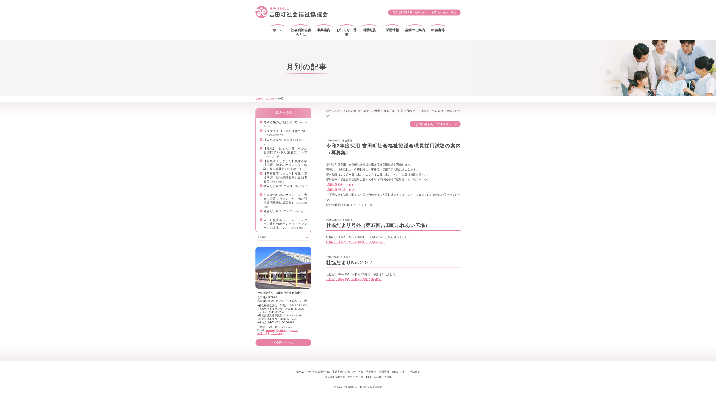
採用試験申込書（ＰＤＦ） (343, 189)
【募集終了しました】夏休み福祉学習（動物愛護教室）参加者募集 (285, 177)
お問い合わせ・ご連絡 (444, 12)
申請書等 (438, 30)
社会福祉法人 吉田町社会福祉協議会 (291, 12)
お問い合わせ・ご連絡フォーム (437, 124)
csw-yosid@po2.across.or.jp (281, 330)
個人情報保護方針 (402, 12)
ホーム (278, 30)
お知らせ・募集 (347, 32)
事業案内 (323, 30)
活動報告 (369, 30)
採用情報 (392, 30)
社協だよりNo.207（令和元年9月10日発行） (353, 279)
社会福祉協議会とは (301, 32)
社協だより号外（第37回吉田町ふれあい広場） (355, 242)
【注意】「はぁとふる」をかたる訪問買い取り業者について (285, 152)
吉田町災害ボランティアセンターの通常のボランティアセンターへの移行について (285, 223)
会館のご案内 (415, 30)
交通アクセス (422, 12)
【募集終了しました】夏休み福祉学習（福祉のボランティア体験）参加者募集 (285, 165)
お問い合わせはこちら (270, 333)
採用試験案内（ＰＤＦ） (341, 184)
